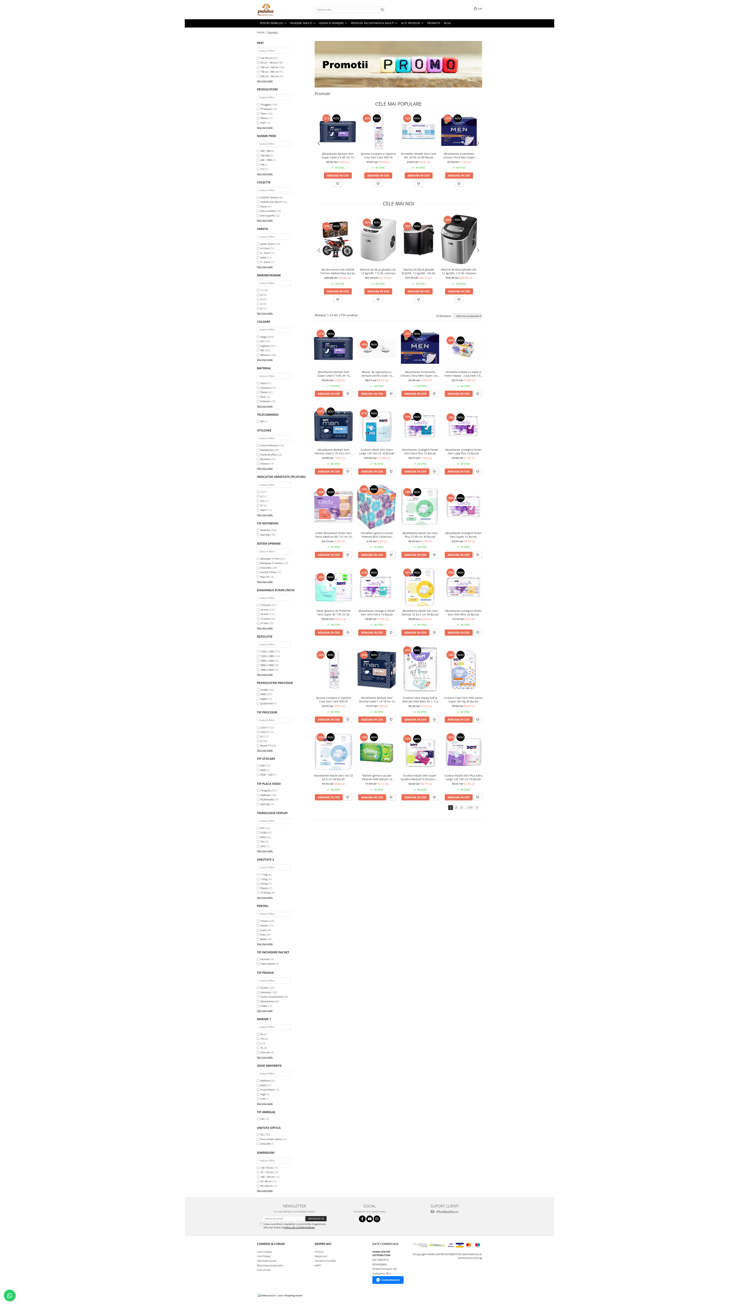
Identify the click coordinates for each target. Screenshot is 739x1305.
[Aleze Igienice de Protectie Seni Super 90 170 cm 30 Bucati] (333, 587)
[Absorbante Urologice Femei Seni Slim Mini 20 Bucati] (463, 587)
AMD (263, 694)
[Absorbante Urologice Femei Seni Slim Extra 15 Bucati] (376, 587)
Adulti (263, 925)
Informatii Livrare (267, 1260)
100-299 (264, 155)
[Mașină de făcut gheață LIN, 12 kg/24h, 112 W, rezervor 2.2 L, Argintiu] (459, 239)
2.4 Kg (263, 883)
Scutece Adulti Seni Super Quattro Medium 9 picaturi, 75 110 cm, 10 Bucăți (420, 777)
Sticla (263, 383)
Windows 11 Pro (269, 558)
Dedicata (265, 795)
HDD (263, 770)
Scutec (264, 987)
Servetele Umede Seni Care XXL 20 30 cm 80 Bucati (418, 155)
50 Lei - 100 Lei (268, 62)
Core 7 (264, 727)
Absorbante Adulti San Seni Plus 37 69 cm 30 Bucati (420, 534)
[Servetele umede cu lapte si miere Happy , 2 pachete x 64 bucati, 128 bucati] (463, 348)
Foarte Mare (267, 1089)
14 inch (264, 614)
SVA (262, 846)
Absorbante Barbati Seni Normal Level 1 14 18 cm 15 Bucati (377, 699)
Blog (447, 23)
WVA (263, 837)
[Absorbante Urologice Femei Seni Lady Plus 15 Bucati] (463, 426)
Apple (263, 699)
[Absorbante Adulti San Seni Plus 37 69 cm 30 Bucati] (420, 507)
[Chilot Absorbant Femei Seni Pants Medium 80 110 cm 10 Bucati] (333, 507)
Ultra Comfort (268, 211)
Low (262, 1098)
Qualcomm (266, 703)
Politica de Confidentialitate (299, 1227)
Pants (263, 206)
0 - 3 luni (265, 253)
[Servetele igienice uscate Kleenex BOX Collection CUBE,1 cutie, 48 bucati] (376, 506)
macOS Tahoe (268, 572)
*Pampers (266, 109)
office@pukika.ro (446, 1212)
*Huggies (265, 104)
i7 (261, 741)
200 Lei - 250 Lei (269, 76)
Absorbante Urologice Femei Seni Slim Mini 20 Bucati (463, 612)
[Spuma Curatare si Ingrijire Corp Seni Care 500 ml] (378, 131)
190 (262, 164)
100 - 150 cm (267, 1177)
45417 (263, 510)
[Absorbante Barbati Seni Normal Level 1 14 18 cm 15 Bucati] (376, 669)
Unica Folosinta (269, 445)
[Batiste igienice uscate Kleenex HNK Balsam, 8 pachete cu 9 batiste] (376, 752)
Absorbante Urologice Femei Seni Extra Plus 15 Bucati (420, 451)
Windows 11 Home (271, 563)
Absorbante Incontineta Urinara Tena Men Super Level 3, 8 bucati (459, 155)
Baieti (263, 939)
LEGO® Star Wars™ (271, 202)
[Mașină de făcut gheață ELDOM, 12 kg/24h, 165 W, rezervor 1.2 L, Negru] (418, 239)
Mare (263, 1085)
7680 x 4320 (267, 669)
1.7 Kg (263, 874)
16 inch (264, 609)
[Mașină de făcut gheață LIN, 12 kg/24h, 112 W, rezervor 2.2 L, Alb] (378, 239)
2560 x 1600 (267, 660)
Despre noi (321, 1256)
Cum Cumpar (264, 1251)
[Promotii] (398, 64)
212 (262, 169)
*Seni (263, 113)
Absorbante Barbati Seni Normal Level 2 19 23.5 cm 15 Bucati (333, 451)
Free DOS (265, 567)
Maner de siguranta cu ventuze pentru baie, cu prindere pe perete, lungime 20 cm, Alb (376, 373)
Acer (262, 122)
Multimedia (266, 799)
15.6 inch (265, 605)
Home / (262, 32)
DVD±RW (265, 1143)
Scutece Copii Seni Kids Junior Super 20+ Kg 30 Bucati (463, 699)
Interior (264, 463)
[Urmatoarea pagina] (476, 807)
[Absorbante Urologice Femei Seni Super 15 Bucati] (463, 507)
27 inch (264, 623)
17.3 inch (265, 618)
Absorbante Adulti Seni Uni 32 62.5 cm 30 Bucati (333, 777)
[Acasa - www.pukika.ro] (276, 9)
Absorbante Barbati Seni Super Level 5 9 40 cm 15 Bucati (338, 155)
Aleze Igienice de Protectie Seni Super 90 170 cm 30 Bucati (333, 612)
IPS (262, 828)
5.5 (262, 501)
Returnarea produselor (270, 1265)
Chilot (263, 1006)
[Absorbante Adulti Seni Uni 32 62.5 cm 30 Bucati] (333, 752)
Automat (265, 992)
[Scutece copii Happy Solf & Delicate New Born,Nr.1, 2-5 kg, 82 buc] (420, 669)
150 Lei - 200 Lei (269, 71)
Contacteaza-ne (391, 1279)
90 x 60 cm (266, 1186)
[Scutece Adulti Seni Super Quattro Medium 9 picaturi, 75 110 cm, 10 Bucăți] (420, 752)
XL (261, 1047)
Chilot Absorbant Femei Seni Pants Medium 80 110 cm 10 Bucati (333, 534)
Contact (319, 1251)
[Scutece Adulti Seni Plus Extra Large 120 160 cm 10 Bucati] (463, 752)
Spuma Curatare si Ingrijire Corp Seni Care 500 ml (378, 155)
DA (262, 421)
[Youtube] (369, 1219)
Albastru (265, 355)
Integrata (265, 790)
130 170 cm (266, 1168)
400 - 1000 (266, 160)
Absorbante (267, 1001)
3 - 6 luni (265, 262)
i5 (261, 736)
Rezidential (266, 450)
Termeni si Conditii (325, 1260)
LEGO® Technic (269, 197)
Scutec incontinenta (271, 996)
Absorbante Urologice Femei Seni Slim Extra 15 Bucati (377, 612)
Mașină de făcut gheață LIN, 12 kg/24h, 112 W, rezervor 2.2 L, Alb (378, 271)
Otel (262, 397)
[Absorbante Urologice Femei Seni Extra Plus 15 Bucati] (420, 426)
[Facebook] (362, 1219)
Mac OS (264, 577)
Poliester (265, 401)
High (263, 1094)
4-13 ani (264, 248)
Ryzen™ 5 (265, 745)
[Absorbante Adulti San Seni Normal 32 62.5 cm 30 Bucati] (420, 587)
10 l (262, 1038)
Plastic (264, 392)
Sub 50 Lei (266, 58)
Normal (264, 959)
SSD (262, 765)
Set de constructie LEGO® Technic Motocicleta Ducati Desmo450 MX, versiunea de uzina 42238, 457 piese (337, 271)
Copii (263, 930)
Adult (263, 257)
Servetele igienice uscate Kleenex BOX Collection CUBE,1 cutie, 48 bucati (377, 534)
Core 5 (264, 732)
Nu (262, 1134)
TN (262, 841)
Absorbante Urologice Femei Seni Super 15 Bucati (463, 534)
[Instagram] (377, 1219)
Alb (262, 350)
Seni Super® (267, 215)
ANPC (318, 1265)
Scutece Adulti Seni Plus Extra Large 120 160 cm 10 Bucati (463, 777)
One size (265, 1052)
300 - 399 (265, 151)
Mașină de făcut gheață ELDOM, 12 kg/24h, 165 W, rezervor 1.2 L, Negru (419, 271)
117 (470, 807)
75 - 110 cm (266, 1172)
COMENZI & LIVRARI (271, 1244)
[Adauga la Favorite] (337, 184)
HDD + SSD (266, 774)
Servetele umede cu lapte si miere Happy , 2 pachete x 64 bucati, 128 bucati (463, 373)
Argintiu (264, 346)
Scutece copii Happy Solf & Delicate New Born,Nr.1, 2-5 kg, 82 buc (420, 699)
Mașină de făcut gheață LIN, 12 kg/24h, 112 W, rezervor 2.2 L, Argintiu (459, 271)
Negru (264, 337)
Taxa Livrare (264, 1270)
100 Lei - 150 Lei (269, 67)
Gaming (264, 534)
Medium (265, 1080)
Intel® (264, 689)
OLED (263, 832)
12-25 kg (265, 892)
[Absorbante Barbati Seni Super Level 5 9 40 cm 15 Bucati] (337, 131)
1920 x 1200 (267, 651)
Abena (264, 118)
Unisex (264, 921)
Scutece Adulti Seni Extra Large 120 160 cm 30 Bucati (376, 451)
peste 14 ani (267, 244)
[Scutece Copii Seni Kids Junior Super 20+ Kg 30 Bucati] (463, 669)
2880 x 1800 (267, 665)
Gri (262, 341)
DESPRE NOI (323, 1244)
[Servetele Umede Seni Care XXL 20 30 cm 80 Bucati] (418, 131)
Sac (262, 1118)
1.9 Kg (263, 879)
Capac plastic (267, 963)
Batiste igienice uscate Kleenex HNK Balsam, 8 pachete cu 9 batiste (377, 777)
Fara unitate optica (271, 1139)
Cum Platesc (264, 1256)
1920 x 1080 (267, 656)
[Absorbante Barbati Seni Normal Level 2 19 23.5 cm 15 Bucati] (333, 426)
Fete (262, 934)
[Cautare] (382, 10)
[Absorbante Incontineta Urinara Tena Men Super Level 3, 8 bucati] (459, 131)
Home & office (268, 454)
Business (265, 459)
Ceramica (265, 388)
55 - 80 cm (266, 1181)
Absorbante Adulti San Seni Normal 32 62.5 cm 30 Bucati (420, 612)
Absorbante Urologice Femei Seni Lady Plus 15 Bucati (463, 451)
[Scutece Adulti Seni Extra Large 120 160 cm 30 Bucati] (376, 426)
